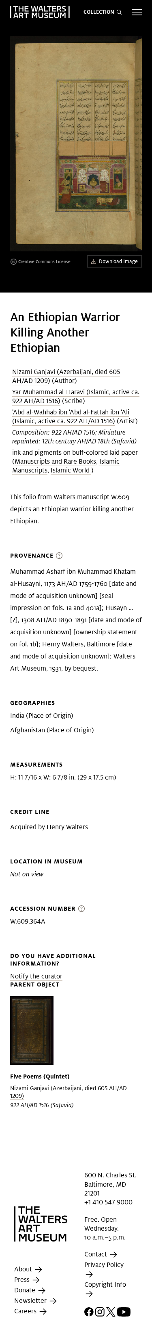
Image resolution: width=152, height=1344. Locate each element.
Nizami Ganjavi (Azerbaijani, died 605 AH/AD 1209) (68, 1092)
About (24, 1269)
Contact (96, 1254)
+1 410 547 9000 (108, 1202)
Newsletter (31, 1300)
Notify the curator (36, 976)
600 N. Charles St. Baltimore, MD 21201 (110, 1184)
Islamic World (71, 470)
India (17, 715)
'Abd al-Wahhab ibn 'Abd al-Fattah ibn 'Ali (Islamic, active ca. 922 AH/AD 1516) (70, 416)
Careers (26, 1311)
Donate (25, 1290)
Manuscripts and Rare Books (55, 461)
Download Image (118, 261)
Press (22, 1279)
